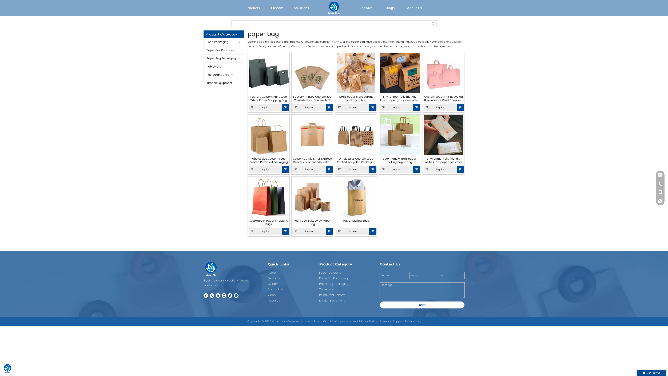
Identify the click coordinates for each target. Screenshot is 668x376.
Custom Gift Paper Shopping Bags (268, 222)
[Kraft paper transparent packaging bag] (356, 73)
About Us (414, 8)
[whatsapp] (236, 295)
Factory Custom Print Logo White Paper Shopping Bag (268, 98)
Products (253, 8)
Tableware (213, 67)
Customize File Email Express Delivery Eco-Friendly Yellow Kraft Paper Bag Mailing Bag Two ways (312, 160)
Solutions (301, 8)
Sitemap (385, 321)
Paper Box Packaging (220, 50)
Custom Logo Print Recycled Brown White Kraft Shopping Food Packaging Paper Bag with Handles (443, 98)
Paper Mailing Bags (356, 220)
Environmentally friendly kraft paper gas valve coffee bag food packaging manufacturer (399, 98)
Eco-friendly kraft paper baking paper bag (399, 160)
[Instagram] (224, 295)
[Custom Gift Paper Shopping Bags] (268, 197)
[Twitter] (212, 295)
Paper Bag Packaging (221, 58)
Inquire (265, 107)
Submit (422, 305)
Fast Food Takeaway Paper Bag (312, 222)
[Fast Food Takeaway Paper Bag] (312, 197)
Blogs (390, 8)
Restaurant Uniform (219, 75)
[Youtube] (218, 295)
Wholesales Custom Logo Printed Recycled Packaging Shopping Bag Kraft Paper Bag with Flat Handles (356, 160)
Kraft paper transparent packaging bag (356, 98)
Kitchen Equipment (219, 83)
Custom (277, 8)
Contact (366, 8)
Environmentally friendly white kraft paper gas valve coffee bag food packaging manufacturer (443, 160)
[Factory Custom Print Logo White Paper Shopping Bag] (268, 73)
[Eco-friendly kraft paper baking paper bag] (400, 135)
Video (272, 295)
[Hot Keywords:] (433, 24)
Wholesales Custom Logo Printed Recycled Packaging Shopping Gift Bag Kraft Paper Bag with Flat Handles (268, 160)
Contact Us (275, 289)
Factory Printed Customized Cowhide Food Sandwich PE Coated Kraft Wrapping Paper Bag (312, 98)
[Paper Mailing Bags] (356, 197)
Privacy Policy (368, 321)
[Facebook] (206, 295)
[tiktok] (230, 295)
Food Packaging (217, 42)
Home (272, 273)
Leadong (414, 321)
